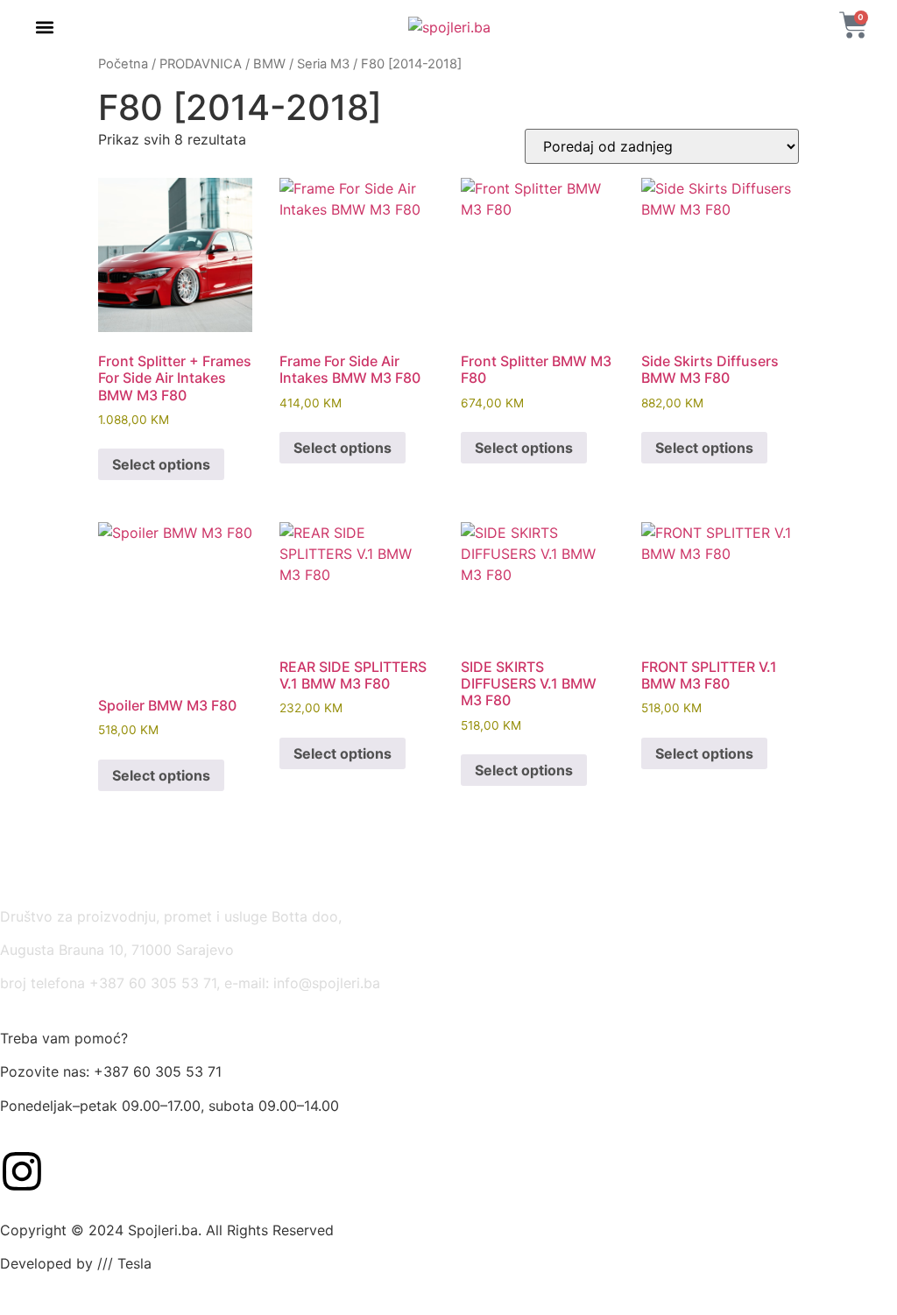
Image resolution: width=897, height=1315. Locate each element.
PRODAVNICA (200, 64)
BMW (269, 64)
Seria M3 (323, 64)
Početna (123, 64)
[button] (45, 27)
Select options (161, 464)
